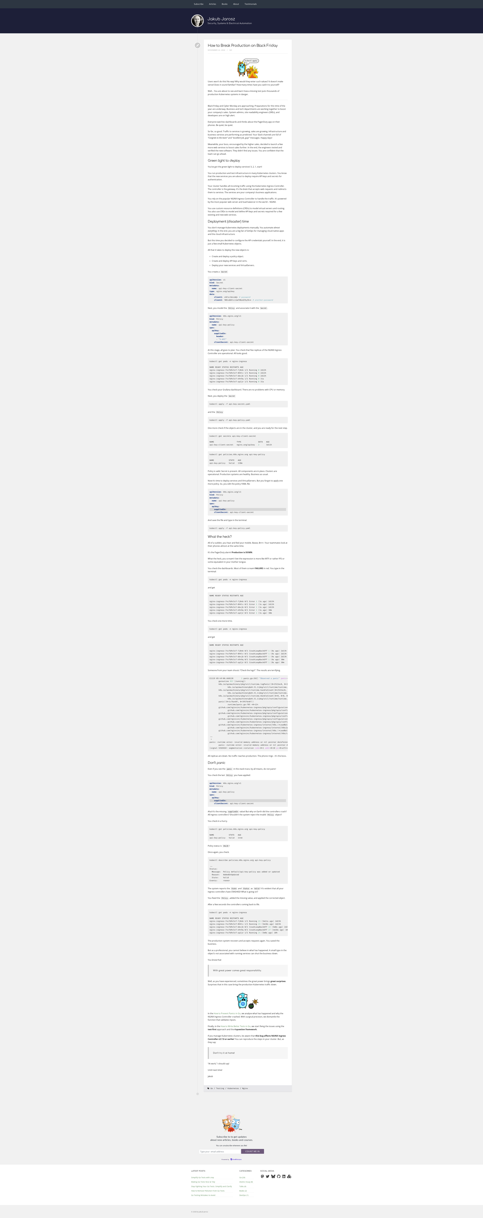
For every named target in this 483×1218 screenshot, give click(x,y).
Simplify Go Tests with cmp (202, 1177)
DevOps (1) (243, 1195)
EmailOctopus (237, 1159)
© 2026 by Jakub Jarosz (199, 1212)
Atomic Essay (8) (246, 1182)
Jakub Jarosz (221, 19)
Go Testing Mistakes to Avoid (203, 1195)
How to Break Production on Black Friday (242, 46)
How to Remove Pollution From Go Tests (208, 1191)
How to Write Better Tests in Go (236, 1026)
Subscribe (198, 4)
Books (225, 4)
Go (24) (242, 1177)
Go (230, 50)
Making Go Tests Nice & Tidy (203, 1182)
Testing (220, 1088)
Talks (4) (242, 1186)
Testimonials (251, 4)
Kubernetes (233, 1088)
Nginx (245, 1088)
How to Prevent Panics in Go (227, 1013)
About (236, 4)
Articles (212, 4)
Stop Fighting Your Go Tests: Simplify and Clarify (211, 1186)
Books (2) (243, 1191)
